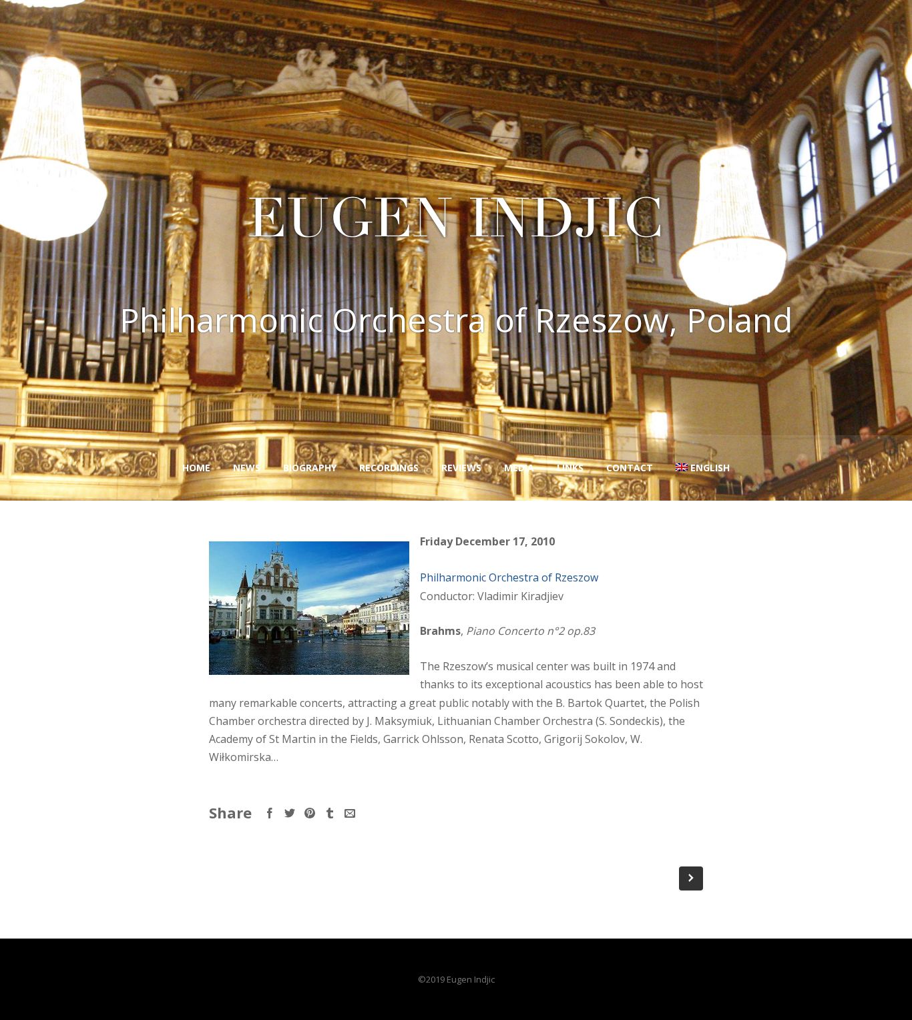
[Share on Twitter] (289, 813)
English (710, 467)
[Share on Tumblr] (329, 813)
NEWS (246, 467)
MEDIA (519, 467)
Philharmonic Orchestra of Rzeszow (509, 577)
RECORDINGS (389, 467)
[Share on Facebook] (269, 813)
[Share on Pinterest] (309, 813)
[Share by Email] (350, 813)
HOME (196, 467)
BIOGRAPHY (309, 467)
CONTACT (629, 467)
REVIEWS (461, 467)
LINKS (570, 467)
